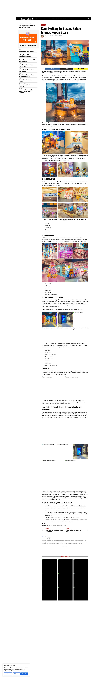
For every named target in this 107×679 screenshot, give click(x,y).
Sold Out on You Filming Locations (26, 51)
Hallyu (49, 19)
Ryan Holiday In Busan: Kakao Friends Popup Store (27, 26)
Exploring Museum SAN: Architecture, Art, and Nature (25, 55)
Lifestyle (65, 19)
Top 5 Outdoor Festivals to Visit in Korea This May (26, 70)
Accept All (24, 673)
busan (51, 525)
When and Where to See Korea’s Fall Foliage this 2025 (27, 60)
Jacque (47, 36)
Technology (71, 19)
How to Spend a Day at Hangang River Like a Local (26, 65)
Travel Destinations (27, 23)
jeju (20, 73)
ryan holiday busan (61, 525)
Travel (44, 19)
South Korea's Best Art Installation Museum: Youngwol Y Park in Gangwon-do (26, 91)
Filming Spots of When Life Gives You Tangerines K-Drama (26, 75)
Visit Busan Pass (82, 505)
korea (55, 525)
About (40, 19)
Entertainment (59, 19)
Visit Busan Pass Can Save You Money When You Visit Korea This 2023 (57, 522)
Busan (22, 23)
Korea (20, 23)
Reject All (16, 673)
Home (36, 19)
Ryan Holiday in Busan (77, 77)
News (76, 19)
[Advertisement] (53, 8)
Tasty (53, 19)
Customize (8, 673)
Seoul (20, 63)
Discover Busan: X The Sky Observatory (25, 85)
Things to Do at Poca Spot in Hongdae (25, 80)
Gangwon (20, 88)
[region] (16, 670)
